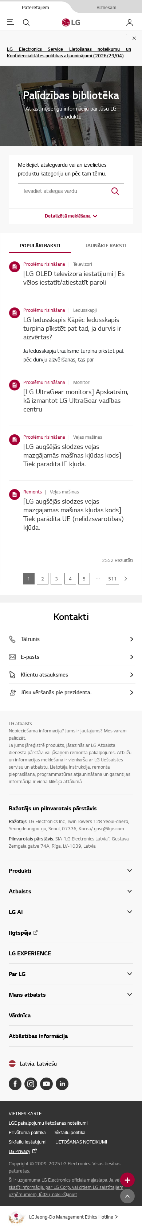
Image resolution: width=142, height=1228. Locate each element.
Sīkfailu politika (70, 1132)
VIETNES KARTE (25, 1113)
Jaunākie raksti (106, 245)
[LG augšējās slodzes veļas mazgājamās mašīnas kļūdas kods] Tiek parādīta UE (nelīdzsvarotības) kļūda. (73, 514)
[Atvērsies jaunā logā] (15, 1084)
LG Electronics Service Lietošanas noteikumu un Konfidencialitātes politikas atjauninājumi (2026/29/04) (69, 52)
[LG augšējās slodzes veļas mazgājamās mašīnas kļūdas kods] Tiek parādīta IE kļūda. (72, 455)
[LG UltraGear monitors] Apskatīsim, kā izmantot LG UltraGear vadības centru (76, 400)
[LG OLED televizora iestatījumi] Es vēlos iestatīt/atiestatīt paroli (74, 277)
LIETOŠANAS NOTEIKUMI (81, 1141)
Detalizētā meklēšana (68, 215)
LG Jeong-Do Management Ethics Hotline (71, 1216)
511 (112, 578)
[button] (71, 891)
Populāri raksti (40, 245)
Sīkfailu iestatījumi (28, 1141)
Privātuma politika (27, 1132)
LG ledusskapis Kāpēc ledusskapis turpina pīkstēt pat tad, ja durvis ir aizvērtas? (72, 328)
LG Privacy (19, 1151)
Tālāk (126, 578)
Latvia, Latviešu (38, 1063)
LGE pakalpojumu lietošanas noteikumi (48, 1123)
